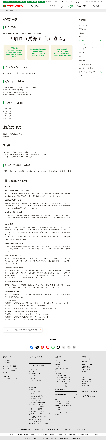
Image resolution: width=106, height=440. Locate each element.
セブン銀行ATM (33, 394)
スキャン (31, 369)
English (81, 76)
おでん (5, 370)
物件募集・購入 (21, 2)
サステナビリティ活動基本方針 (63, 401)
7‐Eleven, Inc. (37, 429)
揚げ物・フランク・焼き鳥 (10, 368)
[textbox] (92, 2)
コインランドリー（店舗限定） (37, 406)
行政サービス (32, 378)
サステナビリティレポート (62, 412)
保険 (30, 380)
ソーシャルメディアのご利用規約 (25, 434)
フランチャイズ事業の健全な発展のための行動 (90, 48)
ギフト (18, 378)
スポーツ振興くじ (34, 376)
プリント (39, 367)
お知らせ (81, 33)
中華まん (13, 370)
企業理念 (81, 40)
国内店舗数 (82, 60)
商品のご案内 (35, 6)
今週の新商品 (6, 360)
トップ (5, 10)
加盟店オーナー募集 (9, 2)
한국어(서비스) (85, 385)
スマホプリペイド (34, 400)
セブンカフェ (6, 372)
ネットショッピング (58, 2)
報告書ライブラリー (60, 414)
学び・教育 (38, 380)
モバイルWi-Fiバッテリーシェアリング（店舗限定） (39, 417)
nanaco (31, 383)
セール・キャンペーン (49, 6)
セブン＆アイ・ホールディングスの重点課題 (65, 398)
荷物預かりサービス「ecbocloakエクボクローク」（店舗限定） (39, 420)
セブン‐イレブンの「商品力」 (63, 381)
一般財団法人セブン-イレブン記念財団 (88, 395)
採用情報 (41, 2)
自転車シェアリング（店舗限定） (38, 411)
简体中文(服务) (85, 383)
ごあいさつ (82, 37)
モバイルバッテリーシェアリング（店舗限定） (39, 414)
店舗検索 (48, 2)
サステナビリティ (95, 6)
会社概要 (81, 52)
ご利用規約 (59, 434)
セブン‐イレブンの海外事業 (87, 72)
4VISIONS (58, 407)
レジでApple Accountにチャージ (37, 402)
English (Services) (86, 379)
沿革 (80, 56)
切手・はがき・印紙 (34, 391)
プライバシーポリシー (70, 434)
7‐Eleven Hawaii (49, 429)
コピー (31, 367)
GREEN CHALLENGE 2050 (62, 405)
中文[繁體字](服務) (86, 381)
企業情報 (71, 6)
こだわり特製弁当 (8, 378)
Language (76, 2)
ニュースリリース (84, 25)
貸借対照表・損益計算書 (86, 68)
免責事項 (52, 434)
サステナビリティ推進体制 (62, 403)
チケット (31, 371)
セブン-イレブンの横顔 (61, 384)
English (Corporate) (87, 377)
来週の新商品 (6, 362)
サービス (62, 6)
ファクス (40, 369)
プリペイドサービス (34, 373)
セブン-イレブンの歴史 (61, 386)
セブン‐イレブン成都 (79, 429)
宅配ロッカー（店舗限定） (36, 409)
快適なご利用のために (42, 434)
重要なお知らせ (83, 29)
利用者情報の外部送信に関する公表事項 (88, 434)
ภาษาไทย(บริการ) (86, 387)
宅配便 (31, 389)
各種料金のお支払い (34, 398)
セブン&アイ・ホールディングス (90, 391)
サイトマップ (11, 434)
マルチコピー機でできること (36, 365)
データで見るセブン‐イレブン (63, 379)
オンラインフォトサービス (36, 404)
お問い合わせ (68, 2)
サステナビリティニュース (62, 410)
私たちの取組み (81, 6)
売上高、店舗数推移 (85, 64)
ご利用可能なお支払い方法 (36, 396)
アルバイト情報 (32, 2)
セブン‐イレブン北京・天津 (64, 429)
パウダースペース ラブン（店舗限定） (39, 423)
